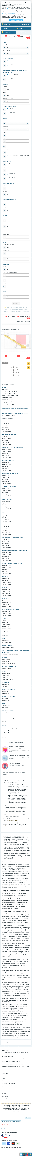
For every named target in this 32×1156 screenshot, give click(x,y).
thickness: (5, 218)
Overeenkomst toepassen (16, 20)
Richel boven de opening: (9, 244)
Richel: (4, 138)
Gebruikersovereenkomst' (8, 13)
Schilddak (4, 1078)
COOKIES (8, 8)
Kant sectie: (6, 234)
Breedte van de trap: (8, 98)
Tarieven (4, 1093)
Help (20, 28)
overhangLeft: (6, 144)
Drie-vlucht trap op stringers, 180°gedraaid (12, 1064)
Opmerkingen (7, 32)
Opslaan (6, 28)
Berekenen (16, 303)
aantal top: (5, 126)
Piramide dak (5, 1080)
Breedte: (5, 191)
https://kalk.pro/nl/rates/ (12, 820)
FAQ (3, 1091)
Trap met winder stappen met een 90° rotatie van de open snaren (15, 1053)
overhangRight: (6, 149)
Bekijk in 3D (7, 24)
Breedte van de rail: (8, 283)
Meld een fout (6, 1124)
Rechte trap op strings (7, 1056)
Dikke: (4, 132)
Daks (3, 1071)
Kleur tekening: (6, 50)
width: (4, 224)
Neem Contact (5, 1096)
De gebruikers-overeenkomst (9, 1098)
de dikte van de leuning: (9, 278)
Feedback (5, 825)
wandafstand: (6, 250)
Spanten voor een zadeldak (8, 1083)
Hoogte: (5, 86)
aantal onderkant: (7, 120)
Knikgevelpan (5, 1073)
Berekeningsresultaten (25, 24)
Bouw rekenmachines (7, 1089)
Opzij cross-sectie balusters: (10, 272)
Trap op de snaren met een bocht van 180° (12, 1061)
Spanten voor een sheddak (8, 1086)
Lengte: (5, 92)
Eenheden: (5, 44)
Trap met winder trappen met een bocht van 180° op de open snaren (16, 1067)
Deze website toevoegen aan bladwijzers (12, 1121)
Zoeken (28, 1117)
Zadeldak (4, 1075)
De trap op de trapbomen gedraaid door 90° (13, 1059)
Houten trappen (6, 1050)
